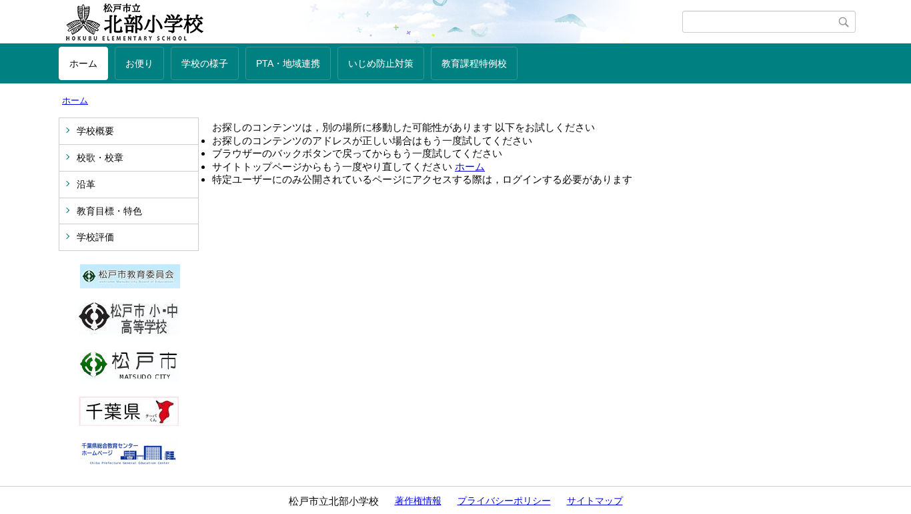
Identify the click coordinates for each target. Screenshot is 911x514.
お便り (139, 63)
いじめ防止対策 (380, 63)
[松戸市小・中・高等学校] (129, 331)
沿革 (86, 184)
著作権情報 (418, 500)
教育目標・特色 (109, 211)
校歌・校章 (100, 157)
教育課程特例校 (474, 63)
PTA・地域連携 (288, 63)
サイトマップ (595, 500)
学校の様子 (204, 63)
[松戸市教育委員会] (130, 285)
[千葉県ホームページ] (129, 422)
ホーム (83, 63)
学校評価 (95, 237)
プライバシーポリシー (504, 500)
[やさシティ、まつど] (129, 378)
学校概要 (95, 130)
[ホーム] (370, 22)
